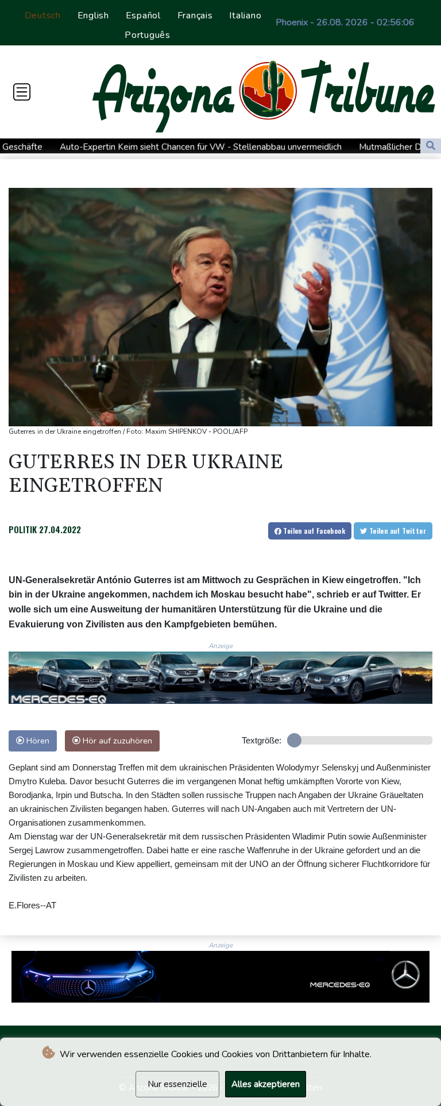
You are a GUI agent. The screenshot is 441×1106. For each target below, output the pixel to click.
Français (195, 15)
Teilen (313, 530)
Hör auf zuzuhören (116, 740)
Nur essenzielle (177, 1084)
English (93, 15)
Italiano (245, 15)
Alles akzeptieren (265, 1084)
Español (143, 15)
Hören (36, 740)
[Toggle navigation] (22, 91)
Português (148, 35)
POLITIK (23, 529)
